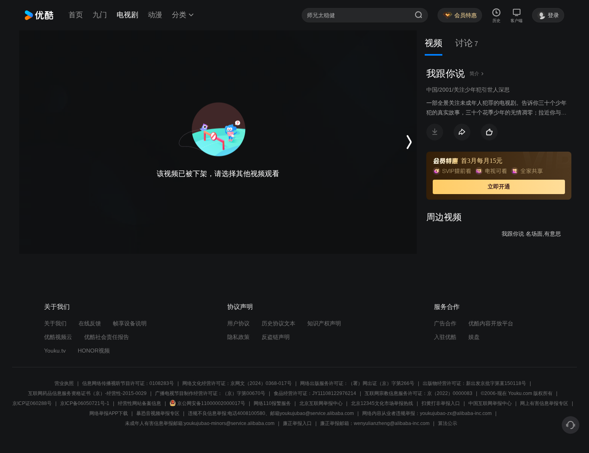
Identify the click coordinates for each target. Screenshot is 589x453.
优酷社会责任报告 (106, 337)
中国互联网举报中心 (490, 403)
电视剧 (127, 15)
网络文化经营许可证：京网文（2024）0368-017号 (237, 383)
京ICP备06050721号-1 (84, 403)
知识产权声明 (324, 323)
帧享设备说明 (130, 323)
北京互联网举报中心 (321, 403)
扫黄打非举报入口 (441, 403)
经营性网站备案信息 (139, 403)
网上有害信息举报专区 (544, 403)
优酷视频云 (58, 337)
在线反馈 (90, 323)
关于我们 (55, 323)
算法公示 (447, 423)
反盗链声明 (276, 337)
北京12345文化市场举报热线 (382, 403)
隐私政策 (238, 337)
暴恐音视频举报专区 (158, 413)
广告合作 (445, 323)
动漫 (155, 15)
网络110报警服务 (272, 403)
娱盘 (474, 337)
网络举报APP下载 (108, 413)
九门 (100, 15)
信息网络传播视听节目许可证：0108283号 (128, 383)
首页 (76, 15)
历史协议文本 (278, 323)
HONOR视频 (94, 350)
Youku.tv (55, 350)
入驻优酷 (445, 337)
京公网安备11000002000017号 (211, 403)
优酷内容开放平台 (490, 323)
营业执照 (64, 383)
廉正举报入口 (297, 423)
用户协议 (238, 323)
